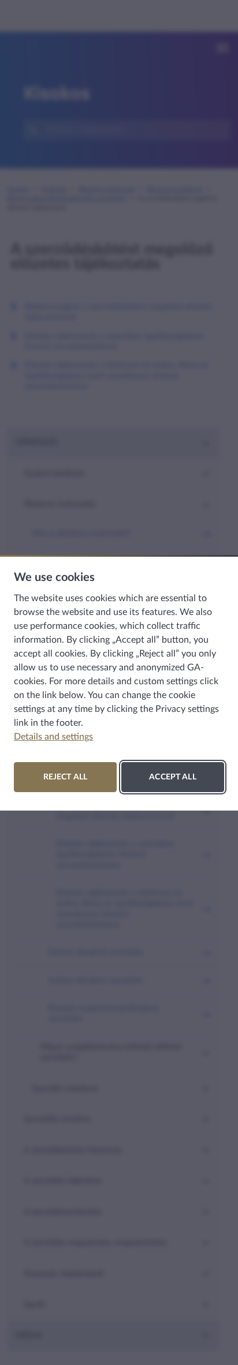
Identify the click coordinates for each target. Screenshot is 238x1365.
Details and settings (53, 736)
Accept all (172, 777)
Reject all (65, 777)
